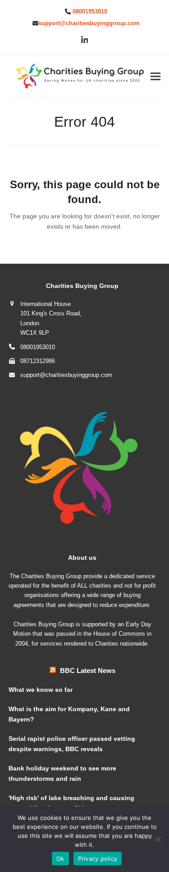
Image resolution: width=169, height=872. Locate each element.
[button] (155, 76)
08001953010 (90, 11)
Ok (60, 858)
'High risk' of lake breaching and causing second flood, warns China (71, 803)
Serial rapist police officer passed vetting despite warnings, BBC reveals (72, 743)
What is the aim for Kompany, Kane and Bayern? (69, 714)
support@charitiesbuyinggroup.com (89, 23)
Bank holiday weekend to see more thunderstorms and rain (62, 773)
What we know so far (41, 689)
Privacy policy (98, 858)
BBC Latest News (87, 670)
